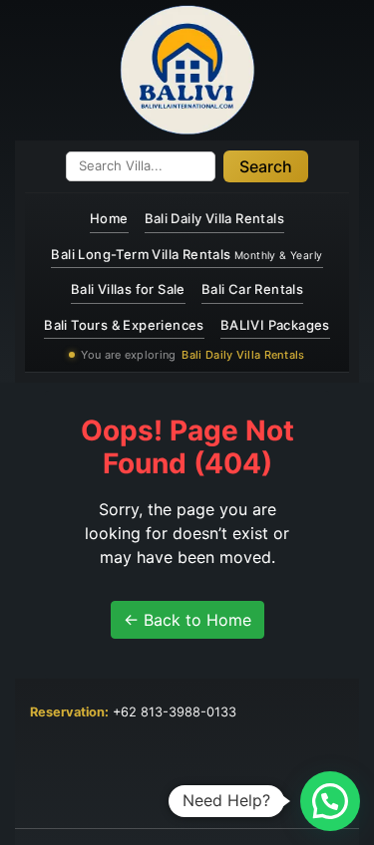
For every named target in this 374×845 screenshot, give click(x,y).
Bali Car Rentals (252, 289)
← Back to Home (187, 620)
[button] (330, 801)
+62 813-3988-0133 (174, 711)
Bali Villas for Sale (128, 289)
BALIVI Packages (275, 325)
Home (109, 218)
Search (265, 166)
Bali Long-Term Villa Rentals (186, 254)
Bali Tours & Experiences (124, 325)
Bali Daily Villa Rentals (215, 218)
